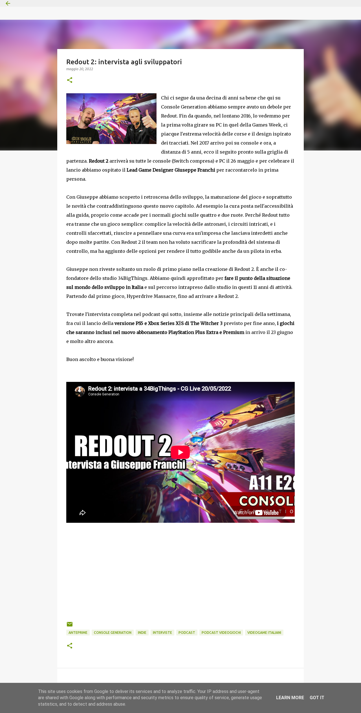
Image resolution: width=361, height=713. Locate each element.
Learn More (290, 697)
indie (142, 632)
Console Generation (112, 632)
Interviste (162, 632)
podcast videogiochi (221, 632)
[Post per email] (69, 626)
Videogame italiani (264, 632)
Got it (317, 697)
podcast (187, 632)
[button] (69, 80)
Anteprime (78, 632)
